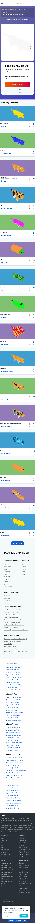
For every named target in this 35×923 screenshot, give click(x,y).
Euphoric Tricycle (6, 235)
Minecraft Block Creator (13, 727)
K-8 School (22, 881)
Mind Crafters (8, 601)
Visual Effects (7, 566)
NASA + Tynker (8, 644)
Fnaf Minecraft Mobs (12, 702)
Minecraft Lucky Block (12, 738)
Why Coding (23, 847)
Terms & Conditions (7, 901)
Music (5, 584)
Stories (6, 582)
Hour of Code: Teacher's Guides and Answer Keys (17, 651)
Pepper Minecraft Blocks (13, 745)
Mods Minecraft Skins (12, 670)
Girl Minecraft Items (12, 805)
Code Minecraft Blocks (13, 748)
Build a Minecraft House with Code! (13, 620)
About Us (4, 841)
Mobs (23, 574)
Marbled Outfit (5, 453)
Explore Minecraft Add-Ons (11, 617)
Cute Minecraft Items (12, 808)
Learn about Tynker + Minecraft (17, 19)
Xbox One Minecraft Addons (14, 773)
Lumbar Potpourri (6, 208)
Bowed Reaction (6, 508)
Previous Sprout (6, 399)
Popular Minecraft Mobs (13, 705)
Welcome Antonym (7, 426)
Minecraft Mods (6, 881)
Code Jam (4, 883)
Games (6, 579)
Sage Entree (4, 263)
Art (5, 564)
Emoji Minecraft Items (13, 795)
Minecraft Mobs (6, 872)
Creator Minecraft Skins (13, 677)
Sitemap (4, 852)
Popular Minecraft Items (13, 793)
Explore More (17, 543)
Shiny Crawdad (5, 481)
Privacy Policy (6, 903)
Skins (23, 564)
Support (4, 843)
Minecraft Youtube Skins (13, 672)
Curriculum (22, 841)
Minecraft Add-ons (7, 877)
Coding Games (6, 863)
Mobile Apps (5, 850)
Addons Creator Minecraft (14, 758)
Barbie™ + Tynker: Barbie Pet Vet (13, 641)
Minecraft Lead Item (12, 785)
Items (23, 571)
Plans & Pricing (24, 852)
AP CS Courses (23, 877)
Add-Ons (24, 569)
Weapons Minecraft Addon (14, 763)
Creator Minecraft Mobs (13, 697)
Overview (22, 838)
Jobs (2, 847)
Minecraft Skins (6, 867)
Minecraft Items (6, 879)
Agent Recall (7, 596)
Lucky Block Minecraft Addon (15, 760)
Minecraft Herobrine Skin (14, 690)
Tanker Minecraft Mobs (13, 715)
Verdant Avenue (6, 154)
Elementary (22, 870)
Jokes (5, 569)
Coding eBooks (6, 854)
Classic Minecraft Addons (14, 778)
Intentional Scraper (7, 372)
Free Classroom (24, 867)
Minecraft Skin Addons (13, 765)
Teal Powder (4, 344)
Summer (21, 856)
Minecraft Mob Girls (12, 707)
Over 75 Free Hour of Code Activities (14, 649)
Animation (7, 576)
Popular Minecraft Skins (13, 675)
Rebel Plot (4, 126)
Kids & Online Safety (7, 905)
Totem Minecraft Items (13, 798)
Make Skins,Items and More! (12, 610)
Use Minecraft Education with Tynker (14, 625)
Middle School (23, 872)
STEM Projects (23, 890)
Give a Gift (22, 843)
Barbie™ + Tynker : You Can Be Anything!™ (15, 639)
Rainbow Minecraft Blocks (14, 743)
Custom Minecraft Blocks (13, 730)
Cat (6, 78)
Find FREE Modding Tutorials (12, 622)
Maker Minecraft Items (13, 790)
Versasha (3, 317)
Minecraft (20, 9)
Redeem (21, 845)
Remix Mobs (17, 84)
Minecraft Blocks (6, 874)
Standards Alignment (25, 883)
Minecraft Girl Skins (12, 687)
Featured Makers (24, 850)
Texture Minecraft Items (13, 800)
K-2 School (22, 879)
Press (3, 845)
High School (23, 874)
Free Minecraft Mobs (12, 717)
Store (3, 856)
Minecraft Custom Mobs (13, 720)
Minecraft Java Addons (13, 768)
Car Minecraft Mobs (12, 710)
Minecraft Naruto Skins (13, 680)
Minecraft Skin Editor (8, 870)
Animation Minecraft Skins (14, 685)
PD (20, 886)
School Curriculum (25, 865)
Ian (2, 290)
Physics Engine (8, 571)
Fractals (6, 574)
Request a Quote (24, 893)
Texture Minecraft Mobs (13, 700)
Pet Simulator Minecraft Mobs (15, 712)
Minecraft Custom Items (13, 788)
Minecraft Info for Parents (11, 627)
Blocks (24, 566)
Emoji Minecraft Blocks (13, 740)
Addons (4, 12)
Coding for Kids (9, 9)
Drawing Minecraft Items (13, 803)
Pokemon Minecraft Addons (14, 775)
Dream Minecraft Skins (13, 682)
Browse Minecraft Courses (11, 612)
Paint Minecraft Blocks (13, 733)
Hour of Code (5, 886)
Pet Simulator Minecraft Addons (16, 770)
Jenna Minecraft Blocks (13, 750)
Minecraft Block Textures (13, 735)
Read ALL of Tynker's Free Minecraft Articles (16, 630)
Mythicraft (7, 598)
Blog (2, 838)
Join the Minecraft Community (12, 615)
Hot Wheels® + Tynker (10, 646)
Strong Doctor (5, 535)
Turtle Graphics (8, 587)
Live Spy (3, 181)
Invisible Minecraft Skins (13, 667)
